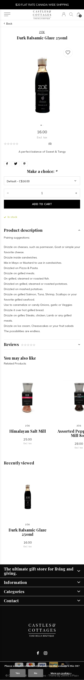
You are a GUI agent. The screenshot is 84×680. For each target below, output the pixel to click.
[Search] (71, 14)
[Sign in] (63, 14)
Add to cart (42, 204)
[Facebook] (38, 653)
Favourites (68, 52)
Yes (18, 673)
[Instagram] (45, 653)
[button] (7, 14)
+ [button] (76, 193)
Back (9, 23)
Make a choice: (42, 171)
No (35, 673)
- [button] (8, 193)
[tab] (42, 230)
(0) (50, 143)
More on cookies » (61, 673)
